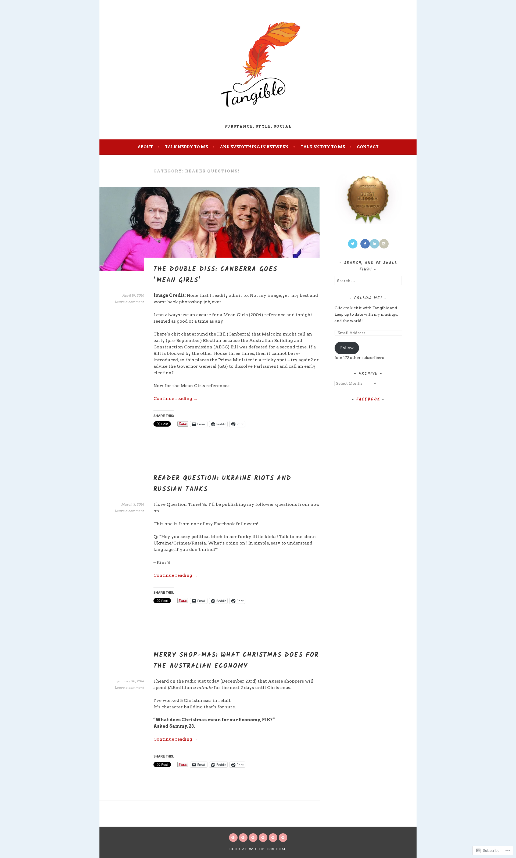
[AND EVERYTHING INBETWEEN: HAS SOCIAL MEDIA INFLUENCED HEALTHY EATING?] (283, 837)
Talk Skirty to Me (322, 147)
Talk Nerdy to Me (186, 147)
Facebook (368, 399)
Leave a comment (129, 302)
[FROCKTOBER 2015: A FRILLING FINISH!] (233, 837)
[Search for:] (368, 281)
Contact (368, 147)
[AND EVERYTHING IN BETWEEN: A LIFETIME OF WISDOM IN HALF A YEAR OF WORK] (253, 837)
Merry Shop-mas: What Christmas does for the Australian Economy (236, 660)
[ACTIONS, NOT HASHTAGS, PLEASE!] (243, 837)
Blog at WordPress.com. (258, 849)
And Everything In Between (254, 147)
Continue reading (175, 398)
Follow (347, 348)
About (145, 147)
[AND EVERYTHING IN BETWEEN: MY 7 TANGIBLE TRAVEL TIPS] (273, 837)
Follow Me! (368, 298)
